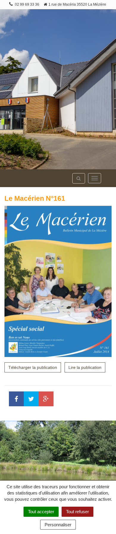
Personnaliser (58, 524)
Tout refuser (77, 511)
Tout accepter (41, 511)
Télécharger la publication (32, 367)
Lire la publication (84, 367)
